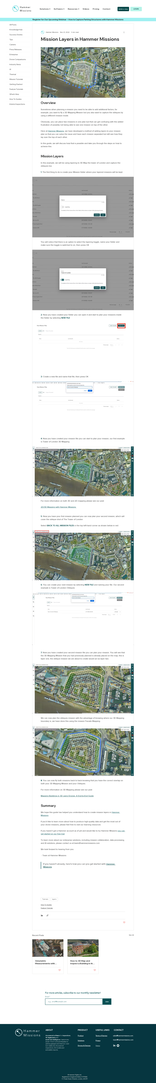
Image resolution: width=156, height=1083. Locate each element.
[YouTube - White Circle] (118, 1045)
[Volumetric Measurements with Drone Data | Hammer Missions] (47, 948)
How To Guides (46, 905)
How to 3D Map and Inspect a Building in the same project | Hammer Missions (82, 962)
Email (47, 996)
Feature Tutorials (47, 908)
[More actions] (124, 32)
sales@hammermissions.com (123, 1036)
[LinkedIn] (114, 1045)
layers (54, 899)
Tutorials (45, 899)
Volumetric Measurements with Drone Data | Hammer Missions (45, 962)
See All (131, 935)
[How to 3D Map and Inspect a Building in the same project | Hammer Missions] (83, 948)
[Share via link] (47, 915)
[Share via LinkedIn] (42, 915)
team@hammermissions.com (123, 1040)
